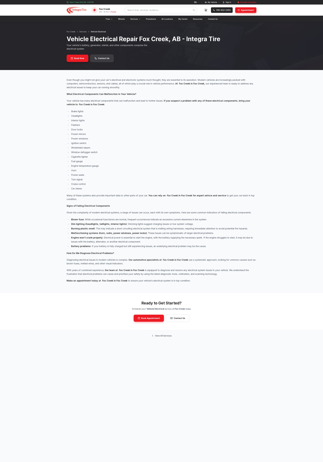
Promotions (151, 19)
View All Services (163, 335)
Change (113, 12)
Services (134, 19)
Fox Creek (71, 32)
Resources (197, 19)
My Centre (182, 19)
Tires (107, 19)
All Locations (167, 19)
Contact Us (213, 19)
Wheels (121, 19)
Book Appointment (150, 318)
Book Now (79, 58)
